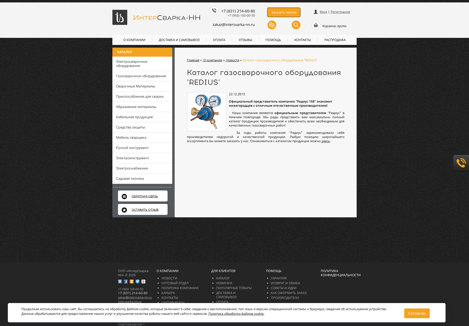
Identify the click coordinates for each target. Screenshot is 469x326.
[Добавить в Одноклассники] (132, 282)
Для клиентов (223, 271)
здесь (325, 141)
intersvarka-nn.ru (130, 301)
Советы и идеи (284, 288)
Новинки (224, 283)
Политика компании (180, 288)
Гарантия (279, 278)
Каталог (124, 52)
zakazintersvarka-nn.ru (234, 24)
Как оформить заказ (289, 293)
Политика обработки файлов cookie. (236, 313)
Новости (169, 278)
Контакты (302, 40)
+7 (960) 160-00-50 (241, 15)
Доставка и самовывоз (179, 40)
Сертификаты (172, 302)
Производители (285, 297)
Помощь (273, 40)
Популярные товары (234, 288)
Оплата (219, 40)
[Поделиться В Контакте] (120, 282)
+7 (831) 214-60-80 (238, 11)
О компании (134, 40)
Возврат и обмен (285, 283)
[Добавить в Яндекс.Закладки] (143, 282)
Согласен (417, 313)
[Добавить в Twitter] (137, 282)
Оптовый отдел (175, 283)
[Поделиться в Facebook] (126, 282)
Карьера (168, 293)
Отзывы (245, 40)
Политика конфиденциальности (341, 273)
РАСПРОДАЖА (335, 40)
